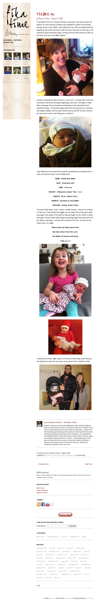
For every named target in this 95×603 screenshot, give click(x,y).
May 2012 (48, 577)
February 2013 (51, 571)
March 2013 (40, 571)
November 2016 (54, 551)
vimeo (52, 504)
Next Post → (89, 464)
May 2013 (79, 568)
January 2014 (61, 564)
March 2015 (49, 558)
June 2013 (70, 568)
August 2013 (52, 568)
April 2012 (57, 577)
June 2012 (40, 577)
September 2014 (53, 561)
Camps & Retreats (58, 455)
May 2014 (83, 561)
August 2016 (77, 551)
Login (38, 585)
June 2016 (40, 555)
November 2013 (86, 564)
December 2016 (42, 551)
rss (39, 504)
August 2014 (65, 561)
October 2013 (41, 568)
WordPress (89, 598)
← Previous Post (43, 464)
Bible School (48, 455)
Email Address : (41, 526)
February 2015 (60, 558)
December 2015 (62, 555)
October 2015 (74, 555)
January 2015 (72, 558)
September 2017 (42, 548)
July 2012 (87, 574)
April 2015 (40, 558)
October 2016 (66, 551)
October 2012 (53, 574)
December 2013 (73, 564)
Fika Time (64, 537)
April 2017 (70, 548)
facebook (43, 504)
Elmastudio (68, 598)
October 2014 (41, 561)
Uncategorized (69, 455)
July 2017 (52, 548)
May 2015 (84, 555)
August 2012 (78, 574)
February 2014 (50, 564)
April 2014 (40, 564)
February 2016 (50, 555)
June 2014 (74, 561)
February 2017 (80, 548)
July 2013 (61, 568)
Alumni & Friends (42, 493)
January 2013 (63, 571)
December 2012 (75, 571)
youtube (47, 504)
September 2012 (66, 574)
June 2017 (61, 548)
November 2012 (42, 574)
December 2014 (84, 558)
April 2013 (87, 568)
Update (84, 537)
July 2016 (87, 551)
